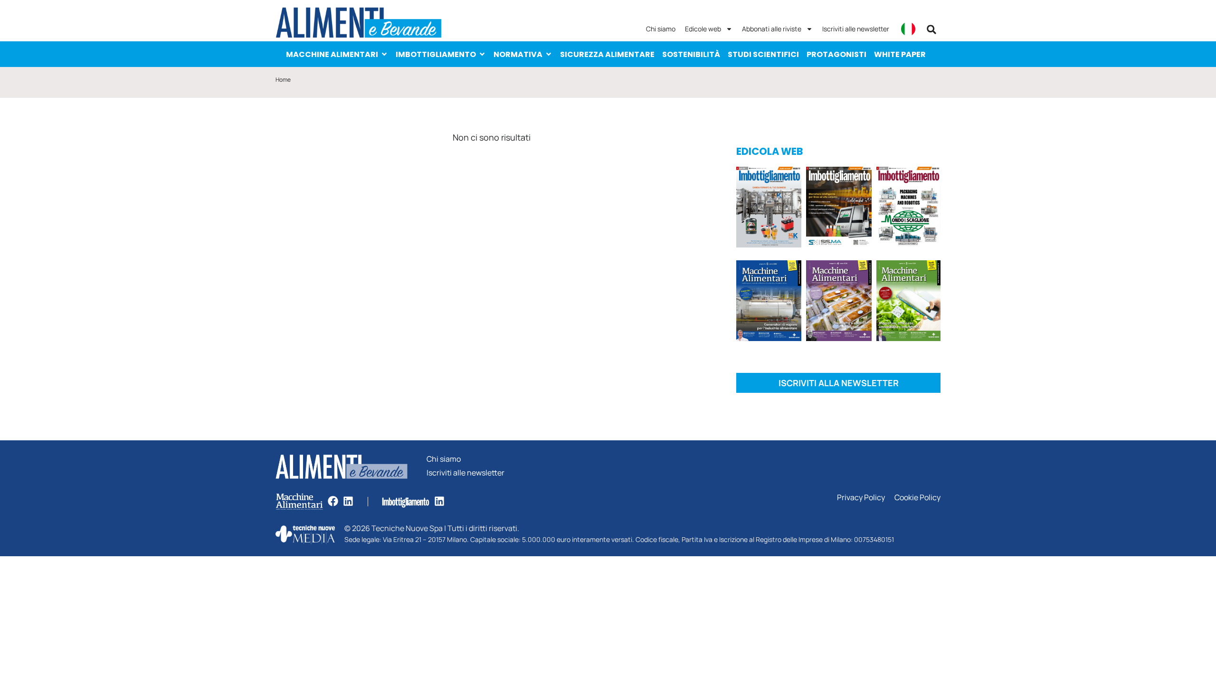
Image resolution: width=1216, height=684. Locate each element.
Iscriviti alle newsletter (855, 28)
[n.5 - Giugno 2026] (768, 302)
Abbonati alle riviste (771, 28)
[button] (931, 29)
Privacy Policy (861, 497)
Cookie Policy (917, 497)
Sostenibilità (691, 54)
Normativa (518, 54)
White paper (900, 54)
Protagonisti (836, 54)
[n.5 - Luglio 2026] (768, 209)
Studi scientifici (763, 54)
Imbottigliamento (436, 54)
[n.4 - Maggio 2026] (838, 209)
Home (283, 80)
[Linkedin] (348, 501)
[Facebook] (333, 501)
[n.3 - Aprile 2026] (908, 209)
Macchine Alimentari (332, 54)
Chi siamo (660, 28)
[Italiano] (908, 29)
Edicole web (703, 28)
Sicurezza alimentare (607, 54)
